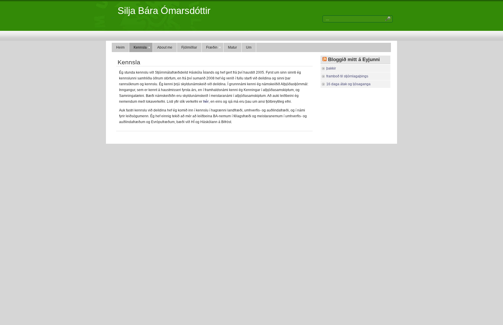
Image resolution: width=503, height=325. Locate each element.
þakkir (331, 68)
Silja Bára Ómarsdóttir (164, 10)
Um (249, 47)
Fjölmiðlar (189, 47)
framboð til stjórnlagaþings (347, 76)
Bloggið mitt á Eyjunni (354, 59)
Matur (232, 47)
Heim (120, 47)
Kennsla (140, 47)
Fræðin (211, 47)
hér (205, 102)
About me (164, 47)
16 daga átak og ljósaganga (348, 84)
